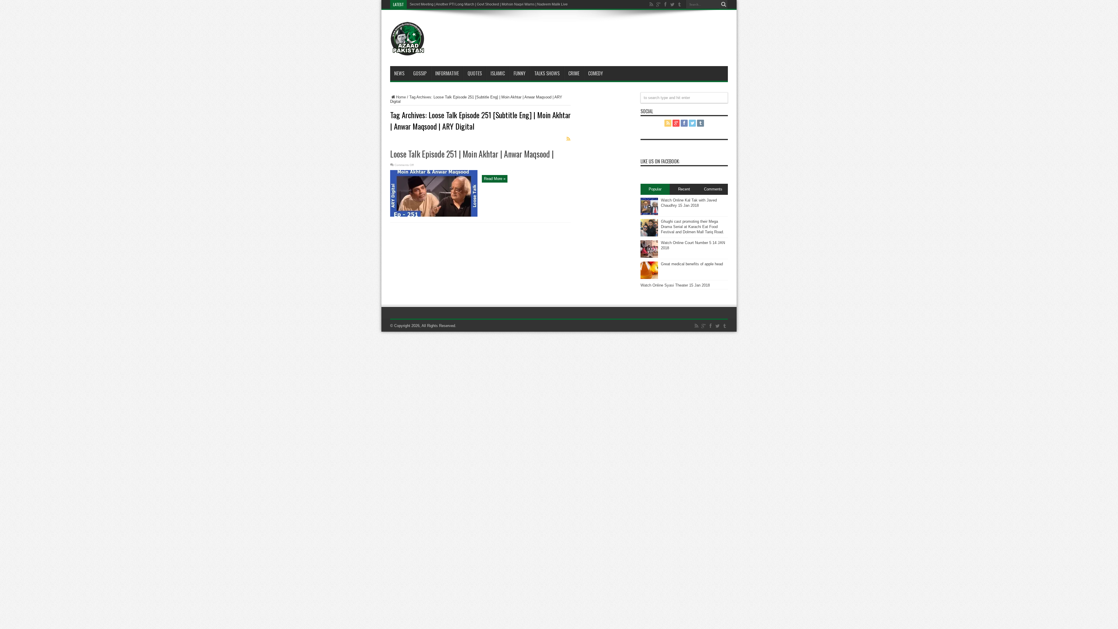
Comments (713, 189)
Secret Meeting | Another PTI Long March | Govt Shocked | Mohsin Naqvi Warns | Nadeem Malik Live (489, 4)
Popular (655, 189)
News (399, 73)
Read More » (494, 178)
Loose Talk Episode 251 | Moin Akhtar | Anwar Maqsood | (472, 154)
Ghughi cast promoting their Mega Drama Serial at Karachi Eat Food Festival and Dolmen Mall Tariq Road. (692, 226)
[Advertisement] (576, 30)
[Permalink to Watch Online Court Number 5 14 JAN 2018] (649, 256)
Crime (573, 73)
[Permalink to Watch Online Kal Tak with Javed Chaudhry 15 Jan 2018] (649, 214)
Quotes (475, 73)
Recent (684, 189)
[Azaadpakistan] (407, 52)
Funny (520, 73)
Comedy (595, 73)
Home (401, 97)
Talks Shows (547, 73)
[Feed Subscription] (568, 139)
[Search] (723, 4)
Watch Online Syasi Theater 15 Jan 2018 (675, 285)
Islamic (498, 73)
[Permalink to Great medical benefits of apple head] (649, 277)
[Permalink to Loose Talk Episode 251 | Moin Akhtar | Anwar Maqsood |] (433, 215)
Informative (447, 73)
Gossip (420, 73)
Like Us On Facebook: (660, 161)
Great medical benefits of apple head (692, 264)
